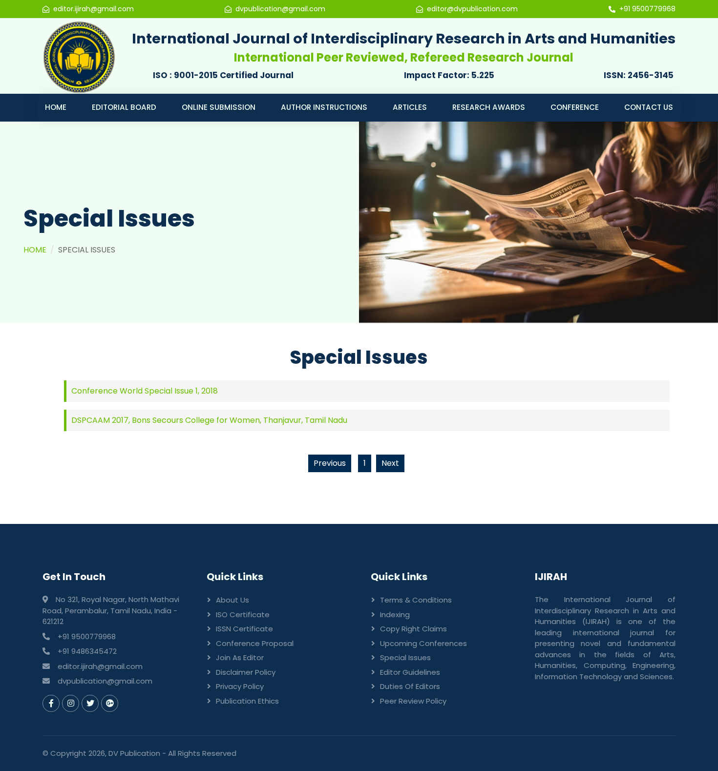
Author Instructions (324, 107)
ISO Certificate (243, 614)
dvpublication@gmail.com (280, 9)
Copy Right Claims (413, 629)
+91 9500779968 (647, 9)
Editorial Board (124, 107)
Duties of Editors (410, 686)
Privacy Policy (240, 686)
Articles (410, 107)
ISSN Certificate (244, 629)
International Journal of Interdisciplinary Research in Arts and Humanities (404, 38)
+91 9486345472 (87, 651)
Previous (330, 463)
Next (390, 463)
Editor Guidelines (410, 672)
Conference (574, 107)
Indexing (395, 614)
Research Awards (488, 107)
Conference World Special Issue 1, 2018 (144, 390)
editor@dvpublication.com (472, 9)
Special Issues (405, 657)
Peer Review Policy (413, 701)
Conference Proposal (255, 643)
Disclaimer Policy (245, 672)
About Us (232, 600)
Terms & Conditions (416, 600)
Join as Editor (240, 657)
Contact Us (648, 107)
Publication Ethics (247, 701)
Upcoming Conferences (423, 643)
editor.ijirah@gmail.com (93, 9)
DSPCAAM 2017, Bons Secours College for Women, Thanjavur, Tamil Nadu (209, 420)
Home (55, 107)
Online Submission (218, 107)
